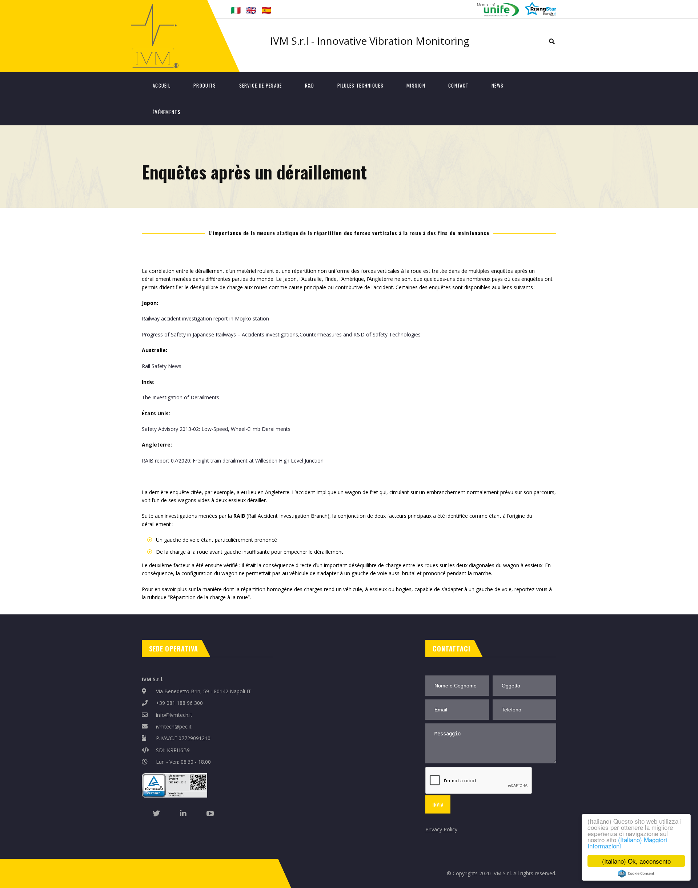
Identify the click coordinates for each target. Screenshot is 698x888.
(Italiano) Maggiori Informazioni (627, 842)
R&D (309, 85)
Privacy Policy (441, 829)
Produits (204, 85)
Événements (167, 112)
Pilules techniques (360, 85)
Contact (458, 85)
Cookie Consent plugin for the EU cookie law (636, 873)
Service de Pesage (260, 85)
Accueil (162, 85)
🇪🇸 (266, 9)
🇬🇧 (251, 9)
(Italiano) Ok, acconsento (636, 860)
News (498, 85)
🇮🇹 (236, 9)
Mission (415, 85)
